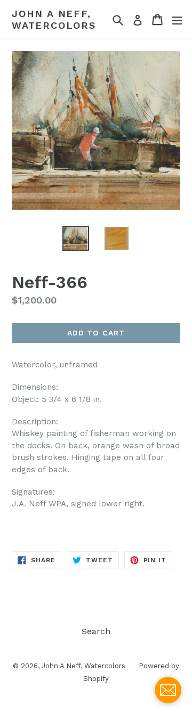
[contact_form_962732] (168, 690)
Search (96, 631)
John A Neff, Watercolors (54, 19)
